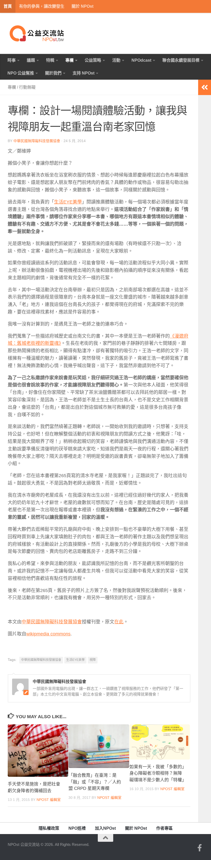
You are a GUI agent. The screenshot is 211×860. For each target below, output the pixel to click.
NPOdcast (141, 60)
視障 (93, 660)
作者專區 (164, 828)
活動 (116, 60)
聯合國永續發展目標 (180, 60)
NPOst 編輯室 (49, 800)
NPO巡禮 (77, 828)
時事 (11, 60)
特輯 (50, 60)
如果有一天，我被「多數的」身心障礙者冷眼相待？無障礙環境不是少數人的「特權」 (157, 773)
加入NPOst (105, 828)
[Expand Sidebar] (204, 87)
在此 (119, 621)
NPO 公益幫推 (20, 73)
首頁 (8, 6)
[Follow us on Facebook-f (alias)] (199, 848)
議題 (31, 60)
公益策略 (93, 60)
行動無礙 (27, 87)
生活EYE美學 (68, 202)
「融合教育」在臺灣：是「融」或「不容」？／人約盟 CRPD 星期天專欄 (94, 782)
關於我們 (53, 73)
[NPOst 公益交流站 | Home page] (37, 33)
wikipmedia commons (48, 633)
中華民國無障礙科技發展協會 (36, 141)
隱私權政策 (49, 828)
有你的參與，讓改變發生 (41, 6)
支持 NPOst (83, 73)
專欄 (69, 60)
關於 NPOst (82, 6)
